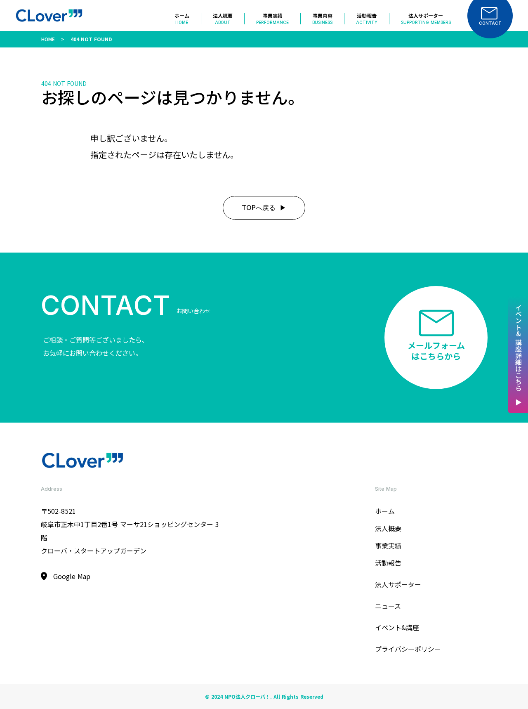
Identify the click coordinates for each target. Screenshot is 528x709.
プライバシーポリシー (408, 649)
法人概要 (388, 528)
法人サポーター (398, 584)
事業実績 (388, 546)
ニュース (388, 606)
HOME (48, 39)
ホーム (385, 511)
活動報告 (388, 563)
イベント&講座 (397, 627)
